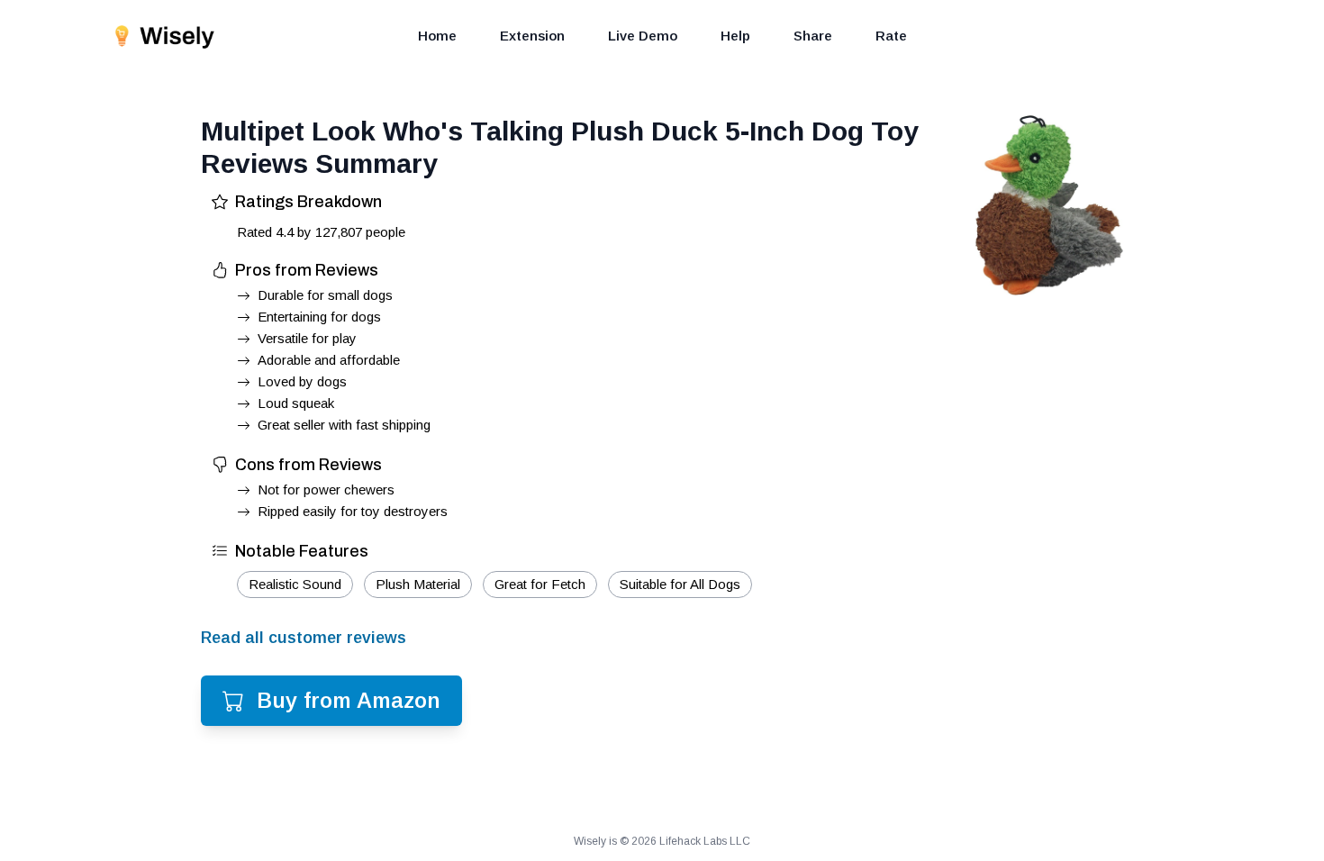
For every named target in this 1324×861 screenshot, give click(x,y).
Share (812, 35)
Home (437, 35)
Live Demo (642, 35)
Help (735, 35)
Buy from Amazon (348, 700)
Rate (891, 35)
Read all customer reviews (303, 638)
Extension (532, 35)
